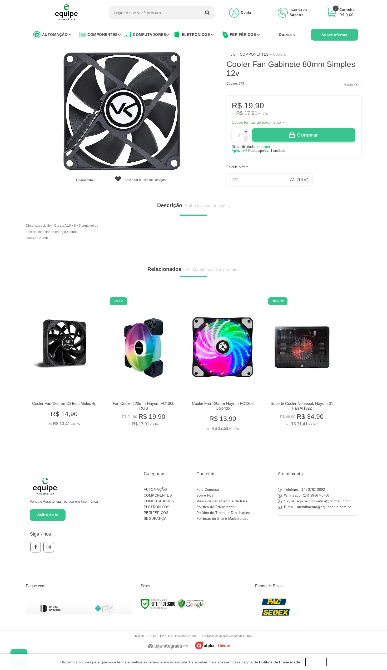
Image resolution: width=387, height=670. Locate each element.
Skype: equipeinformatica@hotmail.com (316, 501)
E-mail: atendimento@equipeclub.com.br (317, 507)
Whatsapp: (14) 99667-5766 (306, 495)
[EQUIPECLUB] (66, 12)
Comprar (307, 135)
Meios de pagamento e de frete (222, 501)
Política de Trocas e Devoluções (223, 513)
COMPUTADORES (159, 501)
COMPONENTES (254, 54)
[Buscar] (207, 12)
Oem (357, 85)
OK (299, 180)
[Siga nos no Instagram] (48, 547)
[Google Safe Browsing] (191, 603)
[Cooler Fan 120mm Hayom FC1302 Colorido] (222, 366)
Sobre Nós (205, 495)
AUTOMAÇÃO (155, 490)
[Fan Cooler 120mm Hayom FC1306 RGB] (143, 363)
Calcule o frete (237, 167)
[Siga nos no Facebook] (35, 547)
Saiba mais (47, 515)
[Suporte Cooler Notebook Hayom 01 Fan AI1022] (302, 363)
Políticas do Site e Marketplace (222, 519)
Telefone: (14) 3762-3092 (304, 490)
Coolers (279, 54)
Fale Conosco (207, 490)
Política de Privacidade (215, 507)
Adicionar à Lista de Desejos (145, 180)
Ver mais (64, 420)
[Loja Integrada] (168, 646)
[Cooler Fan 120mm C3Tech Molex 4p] (64, 363)
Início (230, 54)
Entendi (316, 662)
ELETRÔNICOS (157, 507)
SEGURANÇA (155, 519)
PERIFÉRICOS (156, 513)
